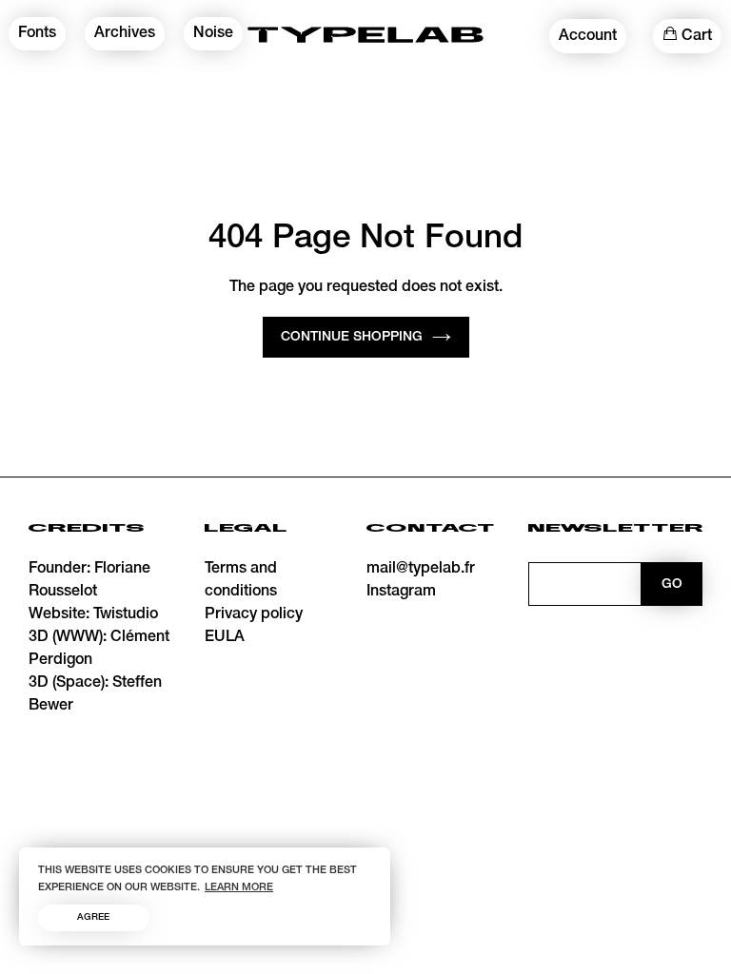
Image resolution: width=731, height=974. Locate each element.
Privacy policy (254, 614)
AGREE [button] (93, 917)
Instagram (401, 591)
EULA (225, 637)
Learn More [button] (239, 887)
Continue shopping (352, 337)
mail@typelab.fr (420, 568)
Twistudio (125, 614)
